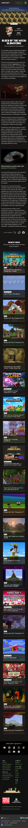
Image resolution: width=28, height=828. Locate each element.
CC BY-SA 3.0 (12, 168)
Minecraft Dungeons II (7, 764)
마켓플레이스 (18, 762)
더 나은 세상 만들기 (6, 777)
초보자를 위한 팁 (18, 768)
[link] (4, 747)
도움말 (16, 770)
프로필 (16, 781)
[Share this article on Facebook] (23, 232)
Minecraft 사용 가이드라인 (7, 809)
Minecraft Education (6, 769)
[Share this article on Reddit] (19, 232)
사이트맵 (17, 774)
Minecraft (4, 762)
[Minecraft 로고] (6, 3)
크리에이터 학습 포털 (6, 774)
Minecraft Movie (5, 779)
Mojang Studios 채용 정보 (7, 775)
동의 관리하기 (17, 809)
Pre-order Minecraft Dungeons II (13, 10)
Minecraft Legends (6, 767)
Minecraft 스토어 (18, 764)
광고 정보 (6, 822)
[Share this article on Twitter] (15, 232)
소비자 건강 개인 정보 (15, 820)
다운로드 (17, 775)
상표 (2, 822)
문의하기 (17, 777)
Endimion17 (4, 168)
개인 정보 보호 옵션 (8, 824)
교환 (16, 783)
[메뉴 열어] (25, 2)
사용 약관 (23, 820)
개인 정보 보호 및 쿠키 (5, 820)
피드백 (16, 772)
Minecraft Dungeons (6, 766)
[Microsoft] (24, 818)
